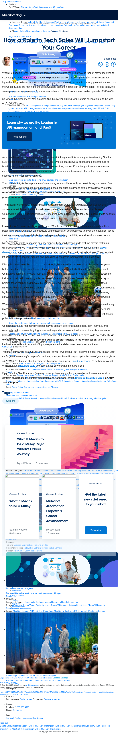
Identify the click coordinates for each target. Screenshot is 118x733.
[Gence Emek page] (7, 61)
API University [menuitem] (98, 605)
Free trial (4, 723)
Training (34, 691)
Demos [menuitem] (25, 605)
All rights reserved (71, 732)
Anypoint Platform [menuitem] (14, 718)
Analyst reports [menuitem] (42, 605)
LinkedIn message (80, 361)
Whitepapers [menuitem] (63, 605)
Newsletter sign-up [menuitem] (69, 602)
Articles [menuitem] (84, 605)
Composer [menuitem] (27, 718)
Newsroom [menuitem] (56, 602)
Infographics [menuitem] (74, 605)
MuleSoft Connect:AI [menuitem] (22, 611)
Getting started (12, 691)
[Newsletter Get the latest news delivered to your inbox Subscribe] (96, 538)
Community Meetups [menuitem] (87, 611)
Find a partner (26, 699)
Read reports (19, 136)
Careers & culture (59, 31)
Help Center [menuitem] (37, 718)
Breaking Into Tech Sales (89, 378)
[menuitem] (42, 7)
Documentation (53, 691)
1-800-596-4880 (22, 707)
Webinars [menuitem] (18, 605)
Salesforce (37, 264)
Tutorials (42, 691)
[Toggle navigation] (24, 15)
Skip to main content (11, 1)
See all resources (14, 608)
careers (10, 401)
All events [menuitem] (100, 611)
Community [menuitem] (30, 602)
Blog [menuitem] (90, 605)
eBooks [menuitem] (53, 605)
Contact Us (17, 710)
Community (25, 691)
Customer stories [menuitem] (43, 602)
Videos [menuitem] (32, 605)
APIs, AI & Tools (68, 691)
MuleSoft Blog (12, 15)
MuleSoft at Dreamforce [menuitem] (42, 611)
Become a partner (52, 699)
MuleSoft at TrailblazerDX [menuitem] (65, 611)
